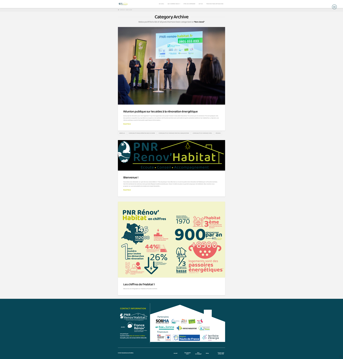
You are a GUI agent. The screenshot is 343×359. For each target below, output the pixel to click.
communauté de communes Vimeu (202, 133)
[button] (334, 6)
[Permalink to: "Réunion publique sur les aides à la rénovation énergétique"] (171, 66)
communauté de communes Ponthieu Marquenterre (174, 133)
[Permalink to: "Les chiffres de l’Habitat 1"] (171, 239)
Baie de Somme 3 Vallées (137, 336)
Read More (127, 124)
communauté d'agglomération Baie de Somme (142, 133)
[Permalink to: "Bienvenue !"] (171, 155)
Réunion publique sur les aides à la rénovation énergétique (160, 111)
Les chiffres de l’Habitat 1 (139, 284)
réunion (218, 133)
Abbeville (122, 133)
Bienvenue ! (130, 177)
